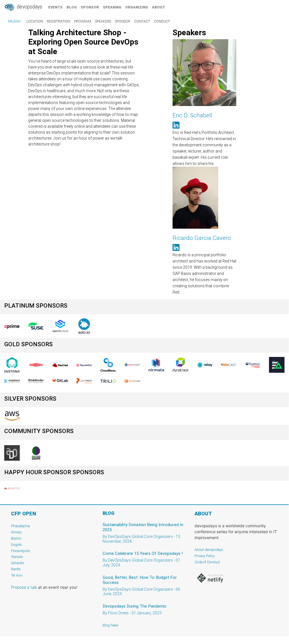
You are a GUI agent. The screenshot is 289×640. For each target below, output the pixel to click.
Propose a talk (24, 587)
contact (142, 21)
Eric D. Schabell (192, 115)
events (55, 7)
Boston (16, 538)
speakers (103, 21)
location (35, 21)
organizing (136, 7)
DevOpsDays (29, 7)
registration (58, 21)
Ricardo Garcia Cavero (202, 238)
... (216, 163)
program (82, 21)
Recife (15, 569)
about (158, 7)
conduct (162, 21)
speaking (112, 7)
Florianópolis (20, 551)
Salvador (17, 563)
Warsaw (17, 557)
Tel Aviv (17, 575)
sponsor (90, 7)
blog (72, 7)
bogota (16, 544)
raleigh (14, 21)
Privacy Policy (205, 556)
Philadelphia (20, 526)
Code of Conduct (207, 562)
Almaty (16, 532)
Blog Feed (110, 625)
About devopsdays (209, 550)
